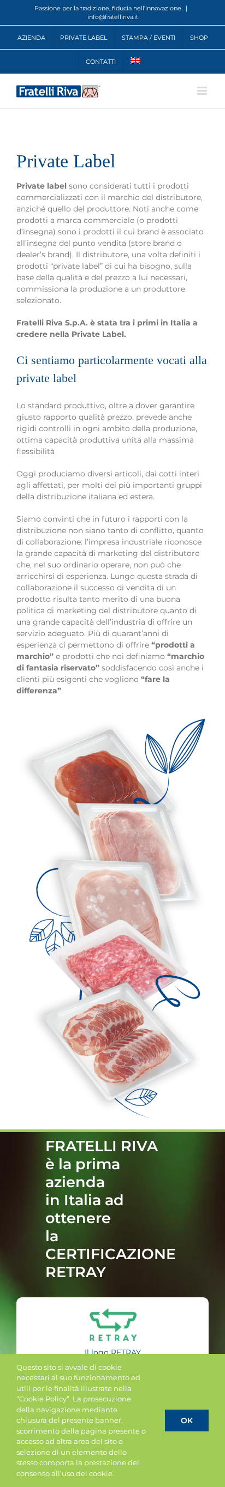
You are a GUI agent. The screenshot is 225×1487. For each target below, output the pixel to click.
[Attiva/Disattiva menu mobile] (203, 90)
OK (187, 1420)
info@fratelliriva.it (112, 17)
